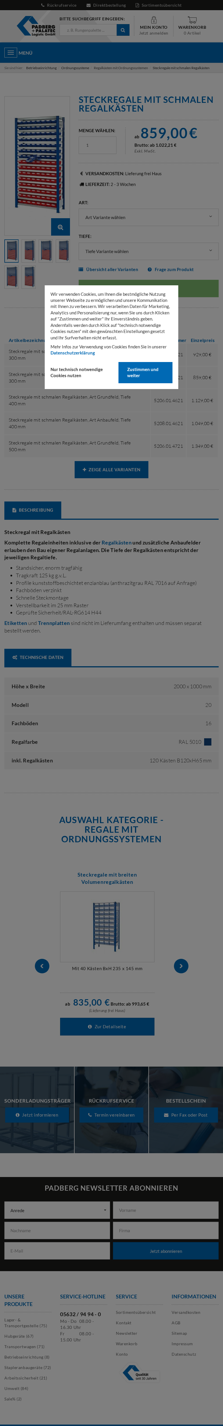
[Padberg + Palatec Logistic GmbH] (36, 25)
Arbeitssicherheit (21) (25, 1377)
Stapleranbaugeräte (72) (27, 1367)
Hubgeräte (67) (19, 1336)
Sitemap (179, 1333)
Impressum (182, 1343)
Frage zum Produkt (174, 269)
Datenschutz (184, 1354)
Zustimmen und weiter (143, 372)
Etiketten (15, 623)
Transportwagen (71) (24, 1346)
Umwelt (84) (16, 1388)
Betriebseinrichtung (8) (27, 1357)
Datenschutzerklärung (73, 352)
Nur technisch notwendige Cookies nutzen (77, 372)
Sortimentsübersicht (161, 5)
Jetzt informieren (39, 1114)
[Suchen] (123, 30)
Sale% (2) (13, 1398)
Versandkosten (186, 1312)
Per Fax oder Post (189, 1114)
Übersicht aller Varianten (112, 269)
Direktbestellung (109, 5)
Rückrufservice (62, 5)
